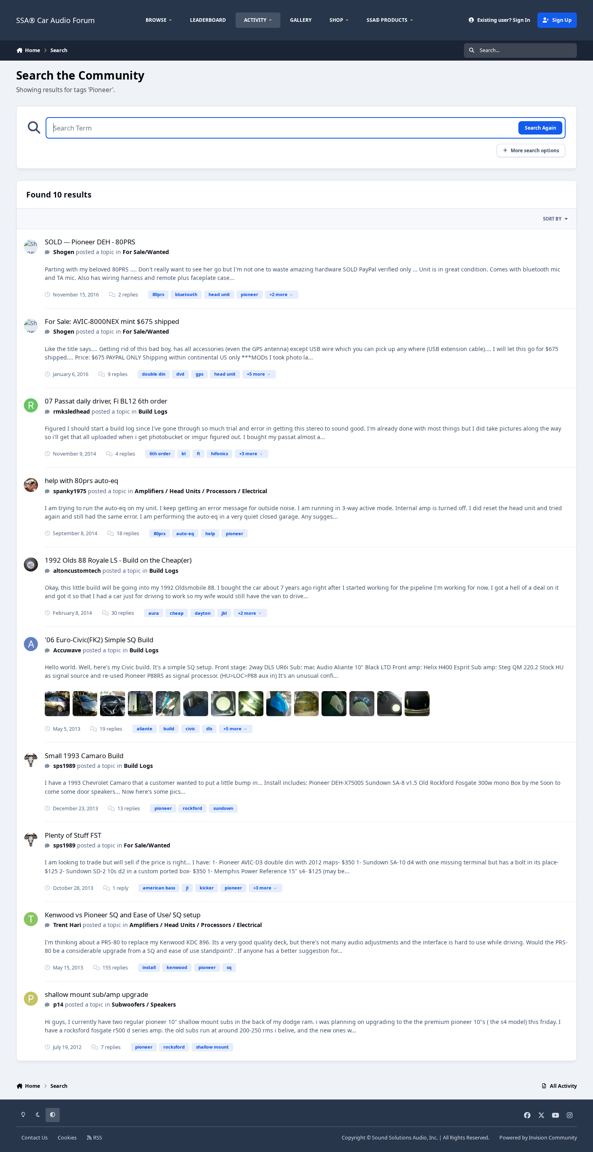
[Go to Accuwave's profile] (31, 644)
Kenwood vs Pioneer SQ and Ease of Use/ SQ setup (122, 914)
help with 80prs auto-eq (81, 480)
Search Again (540, 127)
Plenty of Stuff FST (73, 835)
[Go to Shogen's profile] (31, 247)
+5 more (256, 374)
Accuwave (67, 650)
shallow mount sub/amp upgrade (96, 994)
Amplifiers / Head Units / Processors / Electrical (201, 491)
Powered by (538, 1137)
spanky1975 (69, 491)
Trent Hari (67, 925)
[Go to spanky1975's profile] (31, 485)
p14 (58, 1004)
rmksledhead (71, 411)
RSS (97, 1137)
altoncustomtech (77, 570)
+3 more (248, 453)
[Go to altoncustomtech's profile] (31, 564)
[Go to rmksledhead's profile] (31, 405)
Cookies (67, 1137)
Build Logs (152, 411)
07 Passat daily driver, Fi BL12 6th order (106, 401)
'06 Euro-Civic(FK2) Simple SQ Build (99, 639)
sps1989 (64, 765)
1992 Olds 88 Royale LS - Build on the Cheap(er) (118, 560)
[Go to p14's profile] (31, 999)
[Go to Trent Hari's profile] (31, 919)
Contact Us (34, 1137)
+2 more (278, 294)
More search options (535, 150)
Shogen (63, 252)
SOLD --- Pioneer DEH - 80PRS (90, 241)
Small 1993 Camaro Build (84, 755)
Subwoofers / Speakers (144, 1004)
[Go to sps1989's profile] (31, 760)
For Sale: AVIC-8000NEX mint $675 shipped (112, 321)
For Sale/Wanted (146, 252)
